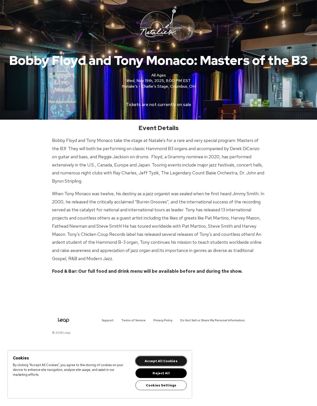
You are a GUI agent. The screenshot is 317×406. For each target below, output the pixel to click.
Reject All (161, 373)
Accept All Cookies (161, 361)
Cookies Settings (161, 385)
